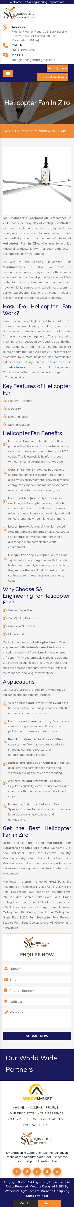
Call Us (24, 1203)
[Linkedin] (47, 1171)
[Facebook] (17, 1171)
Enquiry (49, 1203)
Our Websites (36, 1125)
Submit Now (37, 1036)
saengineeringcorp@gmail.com (33, 60)
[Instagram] (57, 1171)
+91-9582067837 (24, 50)
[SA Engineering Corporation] (20, 15)
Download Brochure (52, 77)
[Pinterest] (37, 1171)
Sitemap (16, 1119)
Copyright (10, 1182)
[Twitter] (26, 1171)
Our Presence (24, 131)
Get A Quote (56, 68)
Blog (33, 1119)
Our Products (21, 1113)
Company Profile (43, 1107)
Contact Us (53, 1119)
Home (7, 131)
